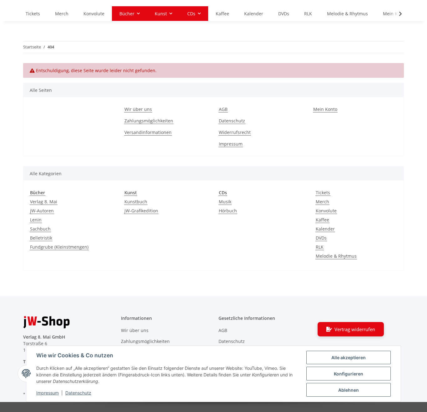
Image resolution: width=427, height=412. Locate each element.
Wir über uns (138, 109)
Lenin (36, 220)
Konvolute (326, 211)
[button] (396, 13)
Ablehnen (348, 390)
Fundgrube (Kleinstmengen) (59, 247)
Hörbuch (228, 211)
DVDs (321, 238)
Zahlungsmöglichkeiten (148, 121)
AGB (223, 109)
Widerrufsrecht (235, 132)
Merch (322, 202)
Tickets (323, 193)
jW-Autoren (42, 211)
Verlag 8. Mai (43, 202)
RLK (320, 247)
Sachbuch (40, 229)
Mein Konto (325, 109)
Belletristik (41, 238)
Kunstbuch (135, 202)
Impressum (47, 392)
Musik (225, 202)
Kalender (325, 229)
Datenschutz (78, 392)
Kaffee (322, 220)
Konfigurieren (348, 373)
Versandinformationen (148, 132)
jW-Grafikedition (141, 211)
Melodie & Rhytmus (336, 256)
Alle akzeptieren (348, 357)
